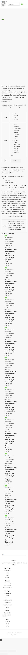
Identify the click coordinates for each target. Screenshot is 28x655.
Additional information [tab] (10, 182)
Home (3, 86)
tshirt (3, 178)
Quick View (7, 247)
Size (6, 117)
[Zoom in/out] (2, 651)
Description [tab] (7, 180)
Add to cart (16, 160)
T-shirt (10, 86)
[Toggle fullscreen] (6, 651)
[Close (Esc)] (14, 651)
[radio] (19, 114)
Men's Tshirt (21, 176)
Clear (12, 155)
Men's (6, 86)
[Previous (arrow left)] (2, 654)
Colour (5, 140)
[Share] (10, 651)
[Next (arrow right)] (6, 654)
